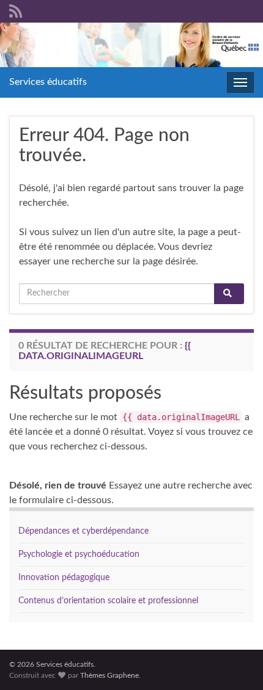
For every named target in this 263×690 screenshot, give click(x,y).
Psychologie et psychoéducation (78, 554)
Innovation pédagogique (63, 577)
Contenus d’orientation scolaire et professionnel (108, 601)
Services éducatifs (48, 82)
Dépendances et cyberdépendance (83, 531)
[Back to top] (235, 662)
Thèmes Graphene (109, 675)
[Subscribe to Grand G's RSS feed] (15, 10)
